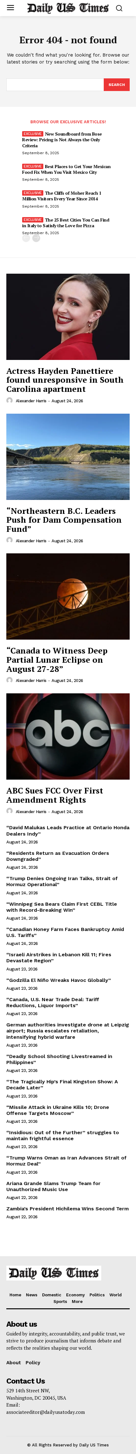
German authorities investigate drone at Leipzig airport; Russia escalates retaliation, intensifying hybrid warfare (67, 1031)
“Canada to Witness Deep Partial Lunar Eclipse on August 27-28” (57, 659)
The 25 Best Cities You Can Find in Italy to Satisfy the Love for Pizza (65, 222)
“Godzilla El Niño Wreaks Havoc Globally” (58, 980)
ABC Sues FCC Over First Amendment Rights (54, 795)
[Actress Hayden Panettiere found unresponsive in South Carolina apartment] (68, 317)
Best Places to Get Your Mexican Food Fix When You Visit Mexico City (66, 169)
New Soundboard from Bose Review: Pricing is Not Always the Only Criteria (62, 139)
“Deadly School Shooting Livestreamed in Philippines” (59, 1059)
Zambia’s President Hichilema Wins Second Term (67, 1209)
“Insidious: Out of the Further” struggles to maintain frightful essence (62, 1135)
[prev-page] (26, 238)
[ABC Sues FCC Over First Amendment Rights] (68, 736)
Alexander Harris (31, 400)
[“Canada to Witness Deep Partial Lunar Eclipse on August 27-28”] (68, 596)
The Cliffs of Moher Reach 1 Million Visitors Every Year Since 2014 (61, 196)
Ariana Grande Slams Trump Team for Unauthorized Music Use (53, 1186)
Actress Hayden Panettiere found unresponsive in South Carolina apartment (65, 379)
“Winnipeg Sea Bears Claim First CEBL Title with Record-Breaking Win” (61, 907)
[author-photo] (10, 400)
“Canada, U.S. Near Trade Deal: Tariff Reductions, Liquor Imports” (52, 1002)
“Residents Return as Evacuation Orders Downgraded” (57, 856)
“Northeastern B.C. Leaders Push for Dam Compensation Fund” (64, 519)
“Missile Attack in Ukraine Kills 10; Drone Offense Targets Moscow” (57, 1110)
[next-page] (36, 238)
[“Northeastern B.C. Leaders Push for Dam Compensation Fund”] (68, 457)
